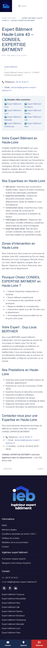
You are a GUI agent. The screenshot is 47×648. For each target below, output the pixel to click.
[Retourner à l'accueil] (6, 6)
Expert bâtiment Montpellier (14, 598)
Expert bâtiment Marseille (13, 624)
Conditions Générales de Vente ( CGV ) (19, 534)
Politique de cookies (10, 538)
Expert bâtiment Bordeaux (13, 615)
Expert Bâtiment (10, 67)
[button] (22, 6)
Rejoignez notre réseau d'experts (16, 563)
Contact (5, 546)
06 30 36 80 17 (22, 82)
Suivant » (40, 469)
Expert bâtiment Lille (11, 607)
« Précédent (7, 469)
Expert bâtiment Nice (11, 603)
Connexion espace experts (14, 559)
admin (13, 55)
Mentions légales (9, 529)
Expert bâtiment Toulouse (13, 594)
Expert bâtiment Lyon (11, 628)
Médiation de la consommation (15, 542)
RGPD (4, 525)
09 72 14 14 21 (12, 577)
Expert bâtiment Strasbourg (14, 620)
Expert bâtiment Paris (11, 632)
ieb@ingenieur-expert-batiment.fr (22, 582)
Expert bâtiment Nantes (12, 611)
